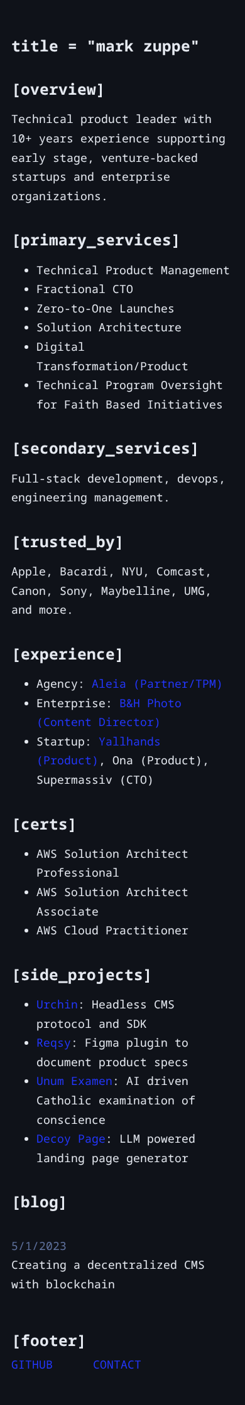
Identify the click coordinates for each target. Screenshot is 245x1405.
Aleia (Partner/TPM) (157, 683)
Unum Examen (74, 1080)
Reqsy (53, 1042)
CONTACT (117, 1364)
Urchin (57, 1004)
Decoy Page (71, 1138)
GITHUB (32, 1364)
